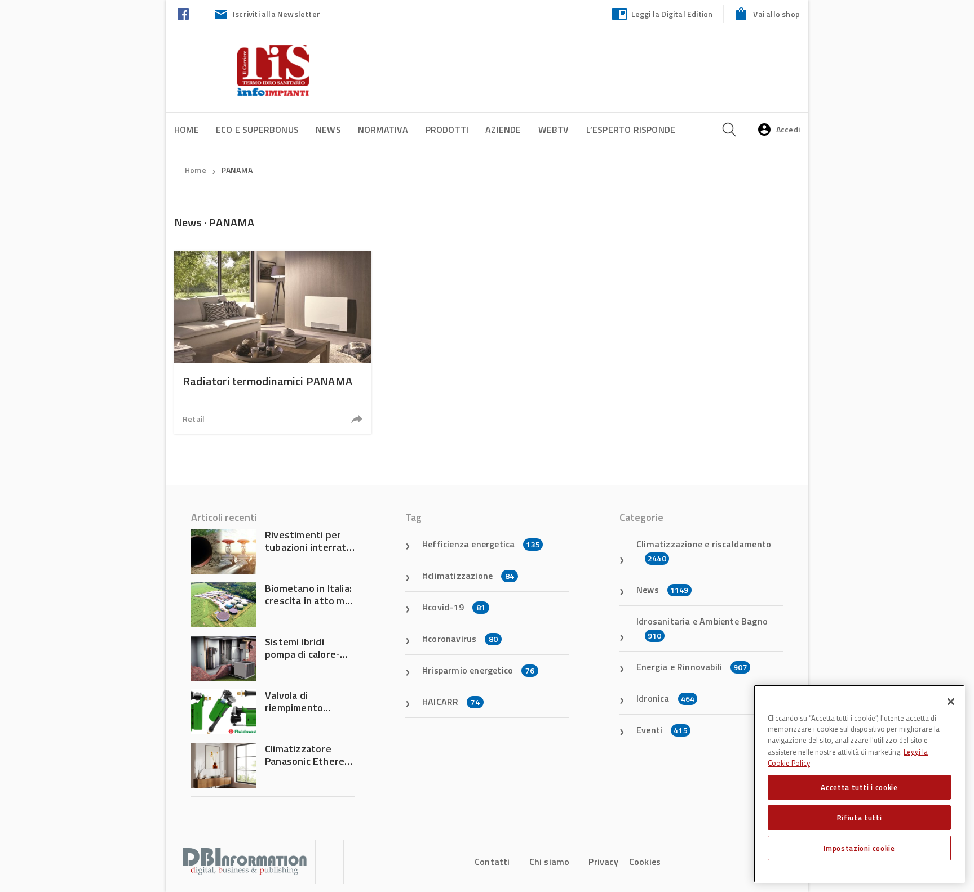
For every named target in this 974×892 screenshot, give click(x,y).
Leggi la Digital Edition (672, 14)
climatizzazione (471, 575)
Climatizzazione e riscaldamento (703, 550)
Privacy (603, 861)
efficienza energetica (484, 544)
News (328, 129)
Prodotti (447, 129)
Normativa (383, 129)
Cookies (645, 861)
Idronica (665, 698)
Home (186, 129)
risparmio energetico (481, 670)
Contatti (492, 861)
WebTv (553, 129)
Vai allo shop (776, 14)
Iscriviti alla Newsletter (276, 14)
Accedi (788, 129)
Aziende (503, 129)
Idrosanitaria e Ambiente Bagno (702, 627)
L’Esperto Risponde (631, 129)
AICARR (454, 701)
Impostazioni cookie (859, 848)
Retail (194, 419)
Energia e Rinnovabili (691, 667)
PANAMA (237, 170)
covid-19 (456, 607)
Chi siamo (549, 861)
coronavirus (463, 638)
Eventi (662, 730)
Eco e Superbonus (257, 129)
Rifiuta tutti (859, 817)
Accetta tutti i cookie (859, 787)
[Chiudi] (950, 701)
